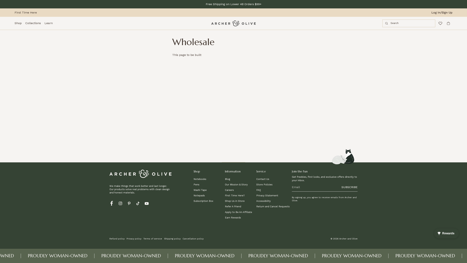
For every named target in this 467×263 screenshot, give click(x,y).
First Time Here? (235, 195)
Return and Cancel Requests (273, 206)
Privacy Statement (267, 195)
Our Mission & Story (236, 184)
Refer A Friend (233, 206)
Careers (229, 190)
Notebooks (200, 179)
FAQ (258, 190)
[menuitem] (18, 23)
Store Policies (264, 184)
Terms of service (152, 238)
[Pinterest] (129, 203)
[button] (208, 172)
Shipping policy (172, 238)
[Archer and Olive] (233, 23)
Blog (227, 179)
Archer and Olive (348, 238)
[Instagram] (120, 203)
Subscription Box (203, 201)
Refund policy (117, 238)
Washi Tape (200, 190)
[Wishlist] (440, 23)
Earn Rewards (233, 217)
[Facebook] (111, 203)
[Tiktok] (138, 203)
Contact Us (262, 179)
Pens (196, 184)
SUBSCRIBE (349, 187)
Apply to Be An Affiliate (238, 212)
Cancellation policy (193, 238)
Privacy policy (134, 238)
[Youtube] (146, 203)
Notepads (199, 195)
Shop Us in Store (235, 201)
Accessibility (263, 201)
